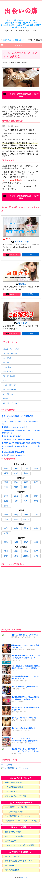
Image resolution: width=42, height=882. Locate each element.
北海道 (6, 468)
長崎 (26, 551)
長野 (16, 501)
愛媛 (26, 542)
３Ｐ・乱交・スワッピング (11, 403)
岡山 (26, 528)
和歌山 (26, 519)
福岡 (6, 551)
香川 (16, 542)
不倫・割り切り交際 (9, 376)
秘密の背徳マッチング (14, 782)
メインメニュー (21, 45)
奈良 (16, 519)
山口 (6, 533)
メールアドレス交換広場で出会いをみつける (22, 95)
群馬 (26, 482)
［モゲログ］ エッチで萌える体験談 (19, 845)
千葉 (6, 487)
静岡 (36, 501)
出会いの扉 (23, 877)
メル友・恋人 (7, 367)
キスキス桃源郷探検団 (14, 787)
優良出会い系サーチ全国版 (15, 796)
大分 (6, 556)
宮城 (36, 468)
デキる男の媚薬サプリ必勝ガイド (18, 861)
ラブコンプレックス (23, 242)
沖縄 (36, 556)
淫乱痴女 (5, 398)
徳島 (6, 542)
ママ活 (5, 380)
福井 (36, 496)
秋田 (6, 473)
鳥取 (6, 528)
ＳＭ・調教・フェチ (9, 394)
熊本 (36, 551)
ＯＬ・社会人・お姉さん (10, 353)
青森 (16, 468)
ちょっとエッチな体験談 (15, 836)
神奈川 (26, 487)
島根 (16, 528)
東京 (16, 487)
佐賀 (16, 551)
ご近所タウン (22, 323)
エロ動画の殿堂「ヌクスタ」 (16, 812)
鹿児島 (26, 556)
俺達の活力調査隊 (12, 870)
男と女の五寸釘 (11, 841)
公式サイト (13, 255)
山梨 (6, 501)
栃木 (16, 482)
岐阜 (26, 501)
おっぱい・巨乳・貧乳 (9, 385)
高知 (36, 542)
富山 (16, 496)
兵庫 (6, 519)
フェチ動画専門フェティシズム (17, 816)
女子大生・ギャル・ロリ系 (11, 349)
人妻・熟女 (6, 362)
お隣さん (22, 284)
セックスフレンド (8, 371)
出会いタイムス (11, 791)
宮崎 (16, 556)
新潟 (6, 496)
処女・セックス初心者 (9, 389)
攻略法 (30, 255)
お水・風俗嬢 (7, 358)
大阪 (36, 515)
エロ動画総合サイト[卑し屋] (16, 807)
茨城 (6, 482)
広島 (36, 528)
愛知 (6, 506)
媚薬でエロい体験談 (13, 832)
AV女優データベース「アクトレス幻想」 (21, 821)
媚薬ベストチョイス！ (14, 856)
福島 (26, 473)
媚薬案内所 (9, 865)
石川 (26, 496)
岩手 (26, 468)
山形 (16, 473)
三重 (6, 515)
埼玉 (36, 482)
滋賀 (16, 515)
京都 (26, 515)
